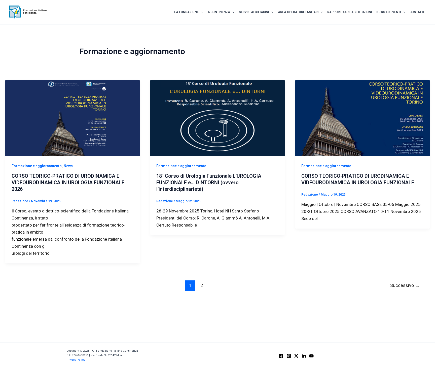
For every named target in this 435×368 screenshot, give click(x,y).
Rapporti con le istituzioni (349, 12)
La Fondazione (186, 12)
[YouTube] (311, 356)
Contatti (417, 12)
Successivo (405, 285)
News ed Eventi (388, 12)
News (68, 166)
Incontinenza (218, 12)
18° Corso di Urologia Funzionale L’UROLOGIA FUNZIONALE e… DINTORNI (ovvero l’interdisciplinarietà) (208, 182)
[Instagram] (288, 356)
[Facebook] (281, 356)
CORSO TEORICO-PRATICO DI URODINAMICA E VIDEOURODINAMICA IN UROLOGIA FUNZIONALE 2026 (68, 182)
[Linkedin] (304, 356)
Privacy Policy (75, 359)
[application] (201, 12)
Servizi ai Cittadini (254, 12)
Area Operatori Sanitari (298, 12)
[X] (296, 356)
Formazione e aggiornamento (37, 166)
